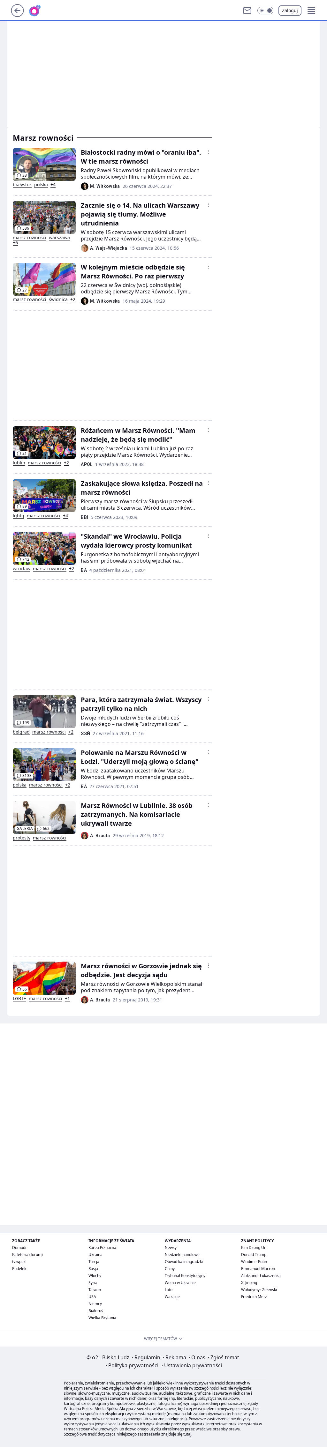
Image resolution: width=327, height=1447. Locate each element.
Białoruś (95, 1310)
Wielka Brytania (102, 1317)
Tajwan (94, 1289)
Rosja (93, 1268)
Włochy (94, 1275)
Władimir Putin (254, 1261)
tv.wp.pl (19, 1261)
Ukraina (95, 1254)
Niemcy (95, 1303)
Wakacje (172, 1296)
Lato (168, 1289)
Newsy (171, 1247)
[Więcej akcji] (208, 152)
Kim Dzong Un (253, 1247)
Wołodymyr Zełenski (259, 1289)
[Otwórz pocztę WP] (247, 10)
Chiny (170, 1268)
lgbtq (18, 515)
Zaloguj (290, 10)
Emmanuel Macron (258, 1268)
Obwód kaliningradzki (184, 1261)
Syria (92, 1282)
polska (41, 184)
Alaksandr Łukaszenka (261, 1275)
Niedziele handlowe (182, 1254)
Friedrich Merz (254, 1296)
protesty (21, 837)
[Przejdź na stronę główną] (17, 14)
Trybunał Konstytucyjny (185, 1275)
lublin (19, 462)
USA (92, 1296)
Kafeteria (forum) (27, 1254)
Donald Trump (253, 1254)
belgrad (21, 732)
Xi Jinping (249, 1282)
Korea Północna (102, 1247)
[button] (265, 10)
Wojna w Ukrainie (180, 1282)
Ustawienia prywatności (192, 1365)
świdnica (58, 299)
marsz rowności (29, 237)
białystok (22, 184)
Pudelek (19, 1268)
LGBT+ (19, 998)
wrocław (21, 568)
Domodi (19, 1247)
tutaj (187, 1434)
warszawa (59, 237)
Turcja (93, 1261)
